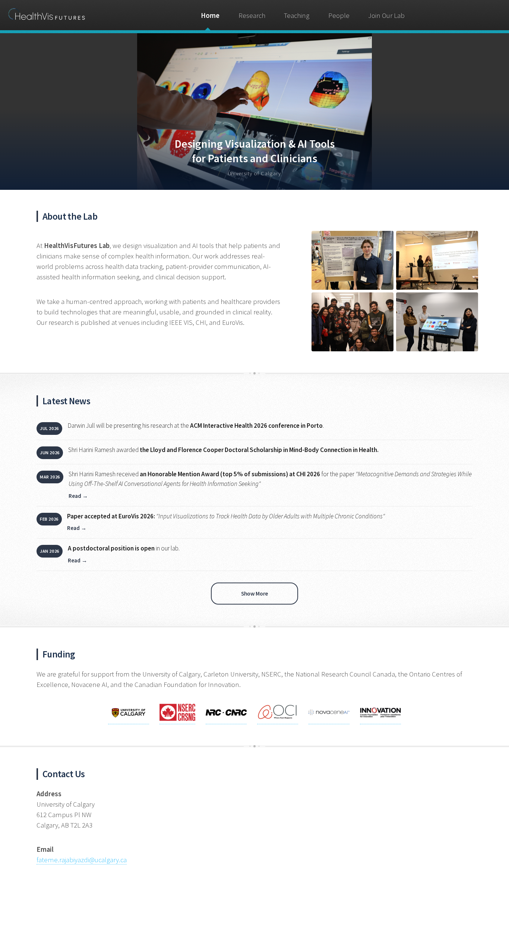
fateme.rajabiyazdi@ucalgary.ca (82, 860)
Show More (254, 593)
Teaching (296, 15)
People (339, 15)
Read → (78, 495)
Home (210, 15)
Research (251, 15)
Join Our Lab (386, 15)
